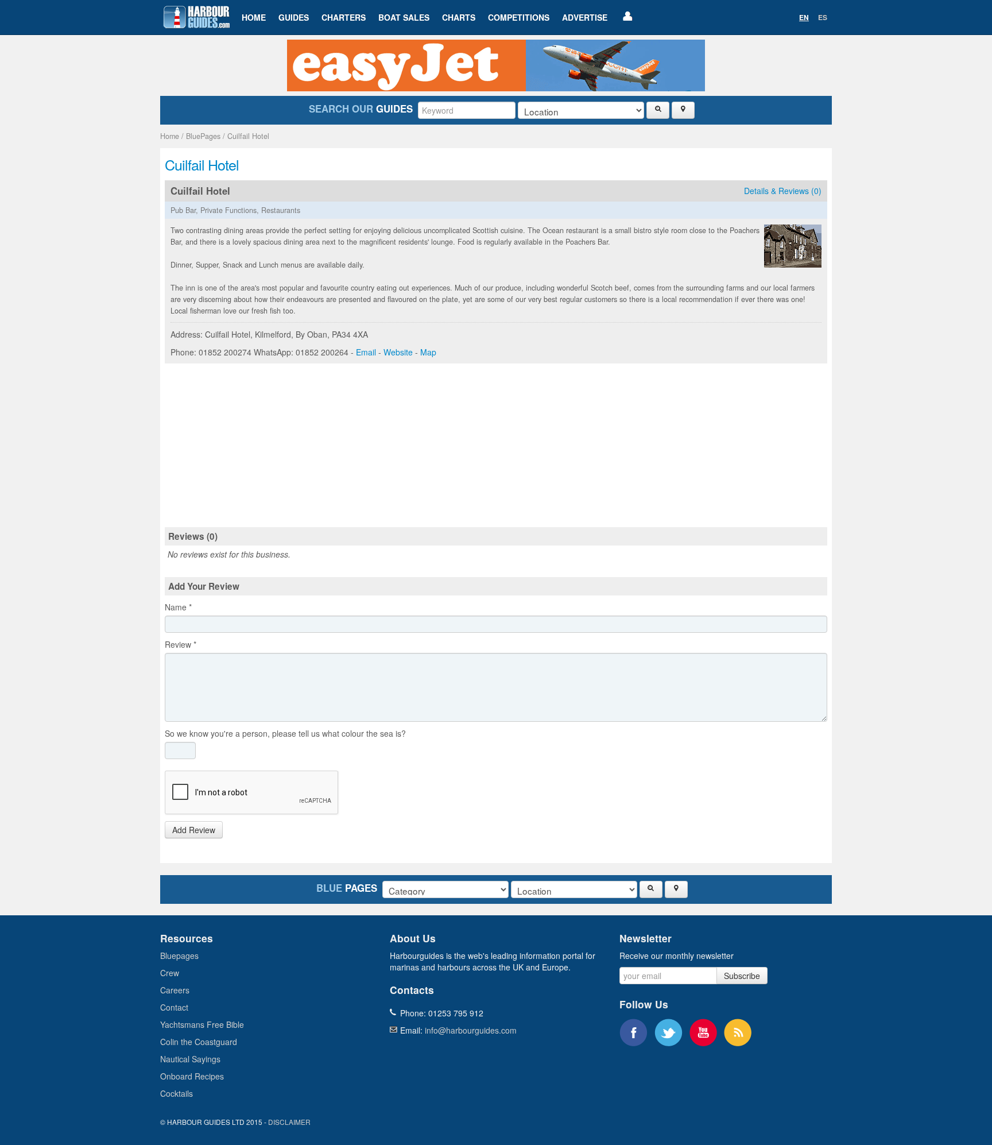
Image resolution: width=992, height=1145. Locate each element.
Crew (169, 972)
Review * (180, 644)
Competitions (518, 17)
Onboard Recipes (192, 1076)
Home (254, 17)
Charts (458, 17)
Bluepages (179, 955)
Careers (174, 990)
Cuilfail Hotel (248, 136)
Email (366, 352)
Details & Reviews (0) (783, 190)
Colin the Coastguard (198, 1041)
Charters (343, 17)
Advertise (584, 17)
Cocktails (176, 1093)
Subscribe (742, 975)
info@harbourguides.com (471, 1030)
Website (398, 352)
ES (822, 17)
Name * (178, 607)
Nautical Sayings (190, 1059)
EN (804, 17)
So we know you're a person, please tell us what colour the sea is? (285, 733)
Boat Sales (403, 17)
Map (428, 352)
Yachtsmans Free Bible (202, 1024)
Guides (293, 17)
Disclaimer (289, 1122)
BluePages (203, 136)
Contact (174, 1007)
